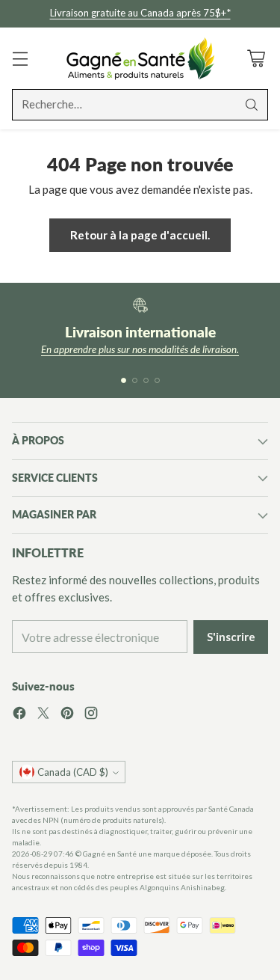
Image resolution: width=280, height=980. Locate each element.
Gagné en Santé (110, 853)
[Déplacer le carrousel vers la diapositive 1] (123, 380)
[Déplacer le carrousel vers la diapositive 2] (134, 380)
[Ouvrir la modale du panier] (255, 58)
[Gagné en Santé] (140, 58)
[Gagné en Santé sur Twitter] (43, 715)
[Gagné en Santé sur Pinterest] (67, 715)
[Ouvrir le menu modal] (19, 58)
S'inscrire (231, 636)
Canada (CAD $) (72, 772)
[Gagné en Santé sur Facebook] (19, 715)
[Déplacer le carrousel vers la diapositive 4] (157, 380)
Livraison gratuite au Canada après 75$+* (140, 13)
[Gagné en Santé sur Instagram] (91, 715)
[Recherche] (251, 104)
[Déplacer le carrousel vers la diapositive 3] (146, 380)
